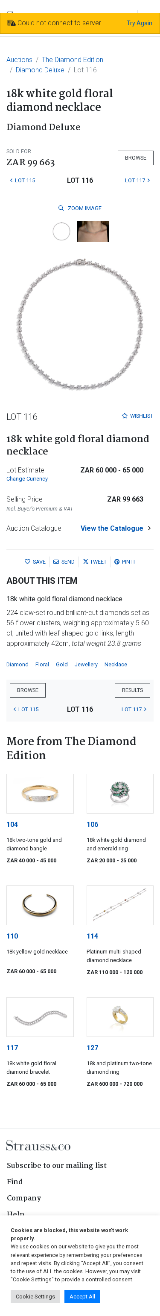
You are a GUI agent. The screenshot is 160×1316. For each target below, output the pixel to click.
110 (12, 936)
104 (12, 824)
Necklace (116, 664)
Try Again (139, 23)
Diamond (17, 664)
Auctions (19, 60)
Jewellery (86, 664)
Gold (62, 664)
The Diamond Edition (72, 60)
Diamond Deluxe (40, 70)
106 (92, 824)
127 (92, 1048)
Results (132, 690)
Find (15, 1182)
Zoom (84, 208)
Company (24, 1198)
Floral (42, 664)
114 (92, 936)
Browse (135, 157)
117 (12, 1048)
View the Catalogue (112, 528)
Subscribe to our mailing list (57, 1166)
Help (15, 1215)
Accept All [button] (82, 1296)
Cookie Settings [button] (35, 1296)
